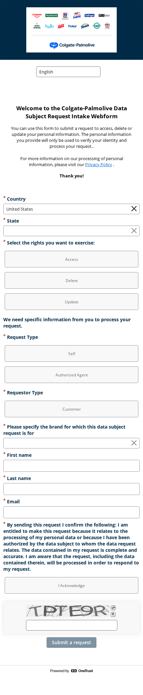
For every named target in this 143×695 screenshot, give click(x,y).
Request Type (22, 337)
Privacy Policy (98, 164)
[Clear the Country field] (134, 209)
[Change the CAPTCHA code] (113, 607)
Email (13, 501)
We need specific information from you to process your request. (67, 322)
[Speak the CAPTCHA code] (113, 614)
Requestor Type (24, 392)
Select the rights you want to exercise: (50, 243)
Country (16, 199)
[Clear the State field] (134, 231)
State (12, 221)
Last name (18, 478)
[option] (71, 259)
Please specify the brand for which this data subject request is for (64, 430)
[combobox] (68, 71)
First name (19, 455)
